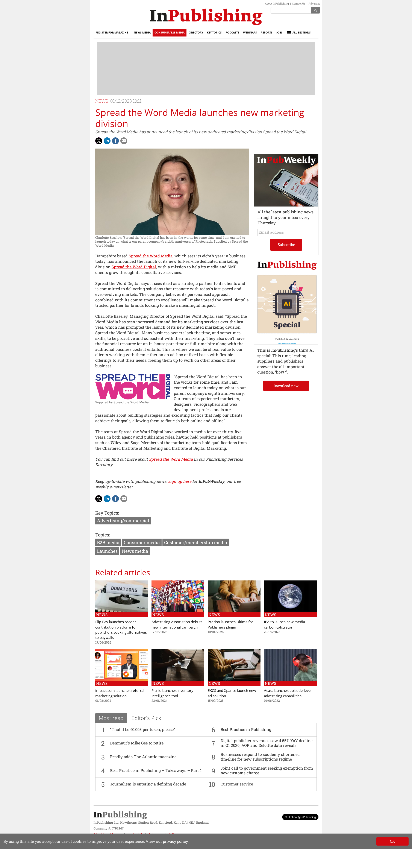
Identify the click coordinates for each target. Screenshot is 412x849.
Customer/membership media (195, 542)
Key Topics (214, 32)
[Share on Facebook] (115, 140)
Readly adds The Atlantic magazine (143, 756)
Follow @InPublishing (302, 817)
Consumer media (142, 542)
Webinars (250, 32)
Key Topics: (107, 513)
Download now (286, 385)
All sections (301, 32)
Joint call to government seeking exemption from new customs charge (267, 770)
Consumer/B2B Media (169, 32)
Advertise (314, 3)
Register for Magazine (111, 32)
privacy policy (175, 841)
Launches (107, 551)
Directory (195, 32)
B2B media (108, 542)
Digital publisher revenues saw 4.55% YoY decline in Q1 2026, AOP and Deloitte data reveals (266, 743)
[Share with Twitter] (98, 140)
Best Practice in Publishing (246, 729)
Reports (267, 32)
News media (135, 551)
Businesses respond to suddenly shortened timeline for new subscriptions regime (260, 757)
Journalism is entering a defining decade (148, 784)
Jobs (279, 32)
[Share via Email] (123, 140)
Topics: (102, 535)
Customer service (237, 784)
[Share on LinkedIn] (107, 140)
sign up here (179, 481)
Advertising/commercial (123, 521)
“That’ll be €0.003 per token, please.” (143, 729)
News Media (142, 32)
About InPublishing (277, 3)
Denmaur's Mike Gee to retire (137, 743)
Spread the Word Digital (134, 266)
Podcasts (232, 32)
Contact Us (298, 3)
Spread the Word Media (151, 255)
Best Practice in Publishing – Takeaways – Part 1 (156, 770)
